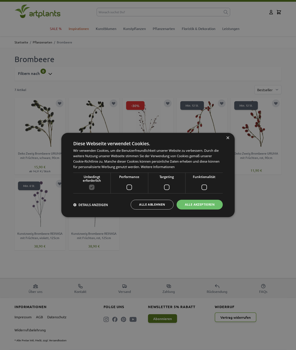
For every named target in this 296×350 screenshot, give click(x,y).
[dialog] (148, 175)
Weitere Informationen (158, 167)
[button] (90, 204)
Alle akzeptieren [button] (200, 204)
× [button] (227, 138)
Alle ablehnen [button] (152, 204)
